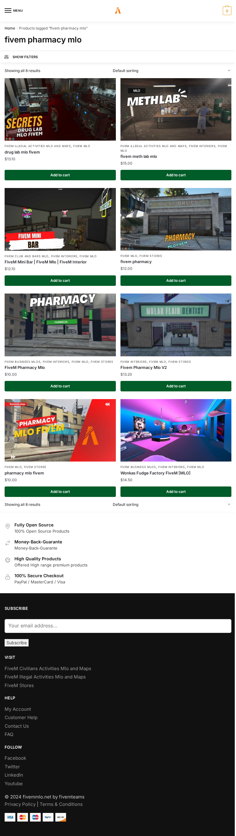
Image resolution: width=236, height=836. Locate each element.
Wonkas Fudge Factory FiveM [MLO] (155, 472)
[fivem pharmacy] (176, 219)
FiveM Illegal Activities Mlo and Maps (38, 146)
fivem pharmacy (136, 261)
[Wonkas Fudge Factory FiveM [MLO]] (176, 430)
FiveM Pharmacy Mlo (25, 367)
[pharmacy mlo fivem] (60, 430)
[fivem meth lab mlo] (176, 109)
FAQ (9, 734)
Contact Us (17, 726)
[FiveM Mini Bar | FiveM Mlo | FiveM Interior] (60, 219)
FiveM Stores (151, 256)
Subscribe (16, 642)
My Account (18, 709)
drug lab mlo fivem (22, 152)
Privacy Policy (20, 804)
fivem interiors (202, 146)
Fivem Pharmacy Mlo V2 (143, 367)
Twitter (12, 767)
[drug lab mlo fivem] (60, 109)
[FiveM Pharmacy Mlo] (60, 325)
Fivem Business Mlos (22, 361)
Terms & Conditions (61, 804)
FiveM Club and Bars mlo (27, 256)
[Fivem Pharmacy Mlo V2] (176, 325)
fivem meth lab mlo (138, 156)
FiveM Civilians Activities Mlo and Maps (48, 668)
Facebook (15, 758)
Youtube (14, 783)
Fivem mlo (81, 146)
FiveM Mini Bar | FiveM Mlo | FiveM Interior (46, 261)
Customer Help (21, 717)
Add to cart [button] (60, 175)
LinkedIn (14, 775)
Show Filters (25, 57)
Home (10, 28)
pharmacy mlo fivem (24, 472)
